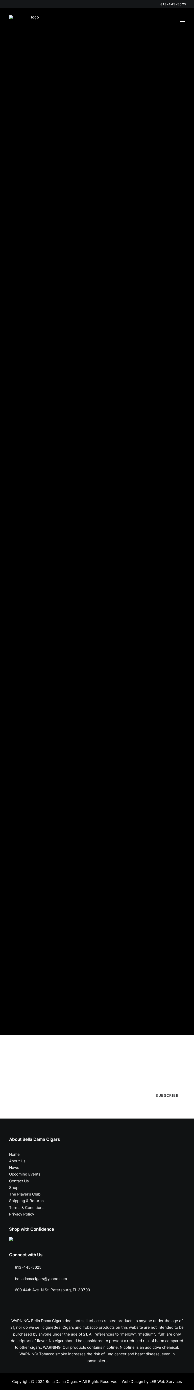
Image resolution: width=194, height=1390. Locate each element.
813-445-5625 (28, 1267)
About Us (17, 1161)
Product (23, 105)
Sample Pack (27, 114)
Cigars (22, 70)
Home (14, 1154)
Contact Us (19, 1181)
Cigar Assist (21, 1006)
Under (28, 149)
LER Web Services (166, 1381)
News (14, 1167)
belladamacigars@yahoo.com (41, 1278)
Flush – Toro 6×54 (120, 698)
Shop (13, 1187)
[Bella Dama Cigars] (33, 21)
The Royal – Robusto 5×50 (129, 479)
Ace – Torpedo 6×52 (30, 891)
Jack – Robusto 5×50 (31, 589)
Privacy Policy (21, 1214)
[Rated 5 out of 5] (17, 200)
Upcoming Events (24, 1174)
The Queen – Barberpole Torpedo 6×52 (49, 740)
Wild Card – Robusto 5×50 (36, 479)
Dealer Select (28, 78)
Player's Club (28, 96)
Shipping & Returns (26, 1200)
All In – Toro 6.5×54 (29, 328)
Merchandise (28, 88)
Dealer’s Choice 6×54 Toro (129, 370)
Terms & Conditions (26, 1207)
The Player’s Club (24, 1194)
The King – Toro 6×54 (124, 589)
